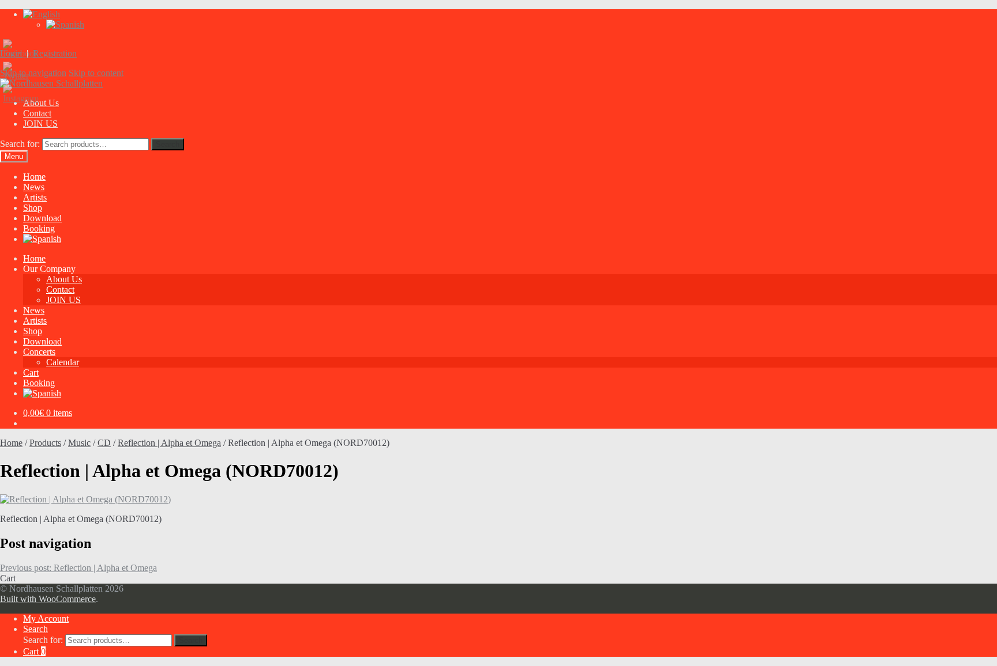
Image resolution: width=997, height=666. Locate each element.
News (33, 187)
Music (79, 443)
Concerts (39, 352)
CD (104, 443)
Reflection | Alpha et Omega (169, 443)
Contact (37, 113)
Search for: (20, 144)
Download (42, 218)
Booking (39, 228)
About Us (64, 279)
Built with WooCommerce (48, 599)
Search (167, 144)
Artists (35, 197)
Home (34, 176)
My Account (46, 618)
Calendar (62, 362)
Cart (31, 372)
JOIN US (40, 123)
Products (45, 443)
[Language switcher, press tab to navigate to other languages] (41, 14)
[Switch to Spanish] (65, 24)
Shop (32, 208)
